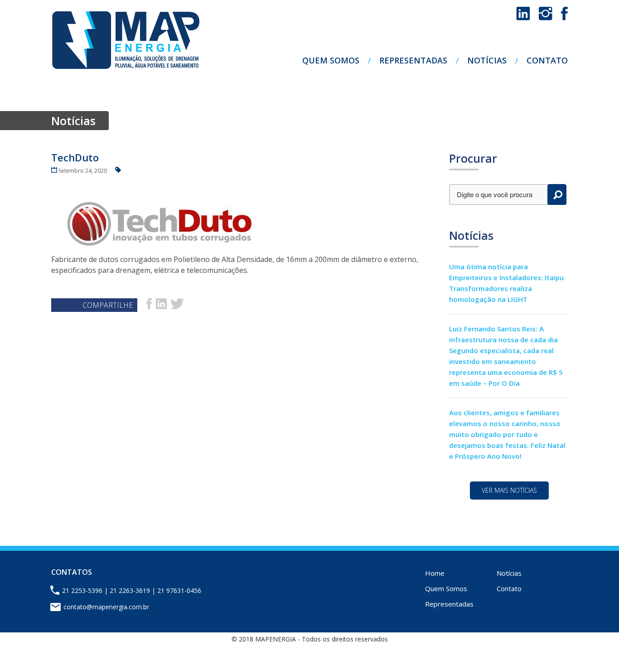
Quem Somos (330, 60)
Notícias (487, 60)
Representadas (413, 60)
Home (435, 573)
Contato (547, 60)
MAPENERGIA (125, 40)
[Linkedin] (524, 18)
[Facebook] (564, 18)
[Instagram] (546, 18)
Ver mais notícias (509, 490)
